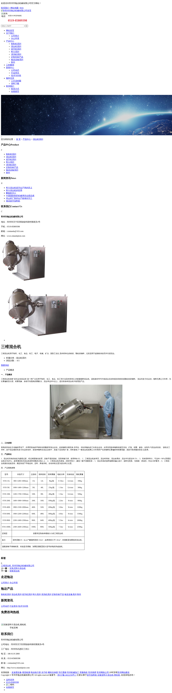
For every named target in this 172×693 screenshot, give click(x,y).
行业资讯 (15, 73)
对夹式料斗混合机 (18, 568)
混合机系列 (16, 46)
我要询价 (5, 365)
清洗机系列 (16, 54)
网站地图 (14, 8)
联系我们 (5, 8)
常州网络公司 (103, 672)
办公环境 (15, 38)
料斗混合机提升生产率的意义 (19, 188)
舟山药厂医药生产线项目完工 (19, 198)
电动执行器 (36, 672)
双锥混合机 (15, 571)
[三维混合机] (23, 284)
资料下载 (15, 83)
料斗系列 (15, 52)
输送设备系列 (17, 60)
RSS (22, 8)
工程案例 (10, 65)
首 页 (18, 139)
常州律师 (92, 672)
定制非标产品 (17, 57)
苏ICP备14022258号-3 (66, 675)
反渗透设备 (17, 672)
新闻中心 (10, 67)
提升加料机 (92, 675)
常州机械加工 (73, 672)
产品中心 (10, 41)
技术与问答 (16, 75)
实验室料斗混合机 (105, 675)
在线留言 (15, 91)
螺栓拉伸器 (53, 672)
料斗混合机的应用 (14, 190)
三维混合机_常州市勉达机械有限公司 (17, 566)
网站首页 (10, 30)
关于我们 (10, 33)
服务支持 (10, 78)
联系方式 (15, 89)
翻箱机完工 (11, 193)
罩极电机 (84, 672)
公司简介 (15, 36)
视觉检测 (26, 672)
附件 (13, 62)
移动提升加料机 (13, 201)
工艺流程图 (16, 81)
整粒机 (117, 675)
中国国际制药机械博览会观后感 (20, 196)
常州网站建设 (123, 672)
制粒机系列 (16, 44)
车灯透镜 (62, 672)
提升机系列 (16, 49)
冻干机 (44, 672)
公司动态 (15, 70)
